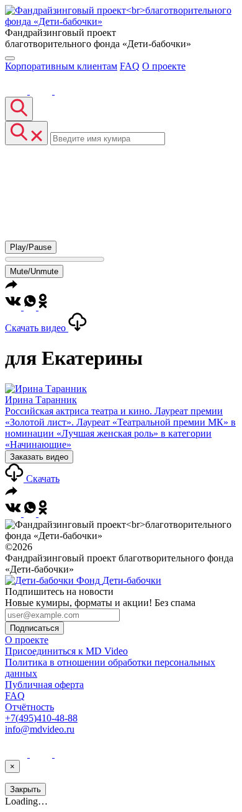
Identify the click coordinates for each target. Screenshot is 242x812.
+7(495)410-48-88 (41, 718)
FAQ (130, 66)
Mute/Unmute (34, 271)
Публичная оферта (44, 684)
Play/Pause (31, 247)
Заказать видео (39, 457)
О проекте (164, 66)
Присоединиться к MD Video (66, 651)
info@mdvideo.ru (39, 729)
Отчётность (29, 707)
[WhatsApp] (31, 306)
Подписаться (34, 628)
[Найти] (19, 109)
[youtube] (42, 91)
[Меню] (10, 58)
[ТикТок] (66, 91)
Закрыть (25, 789)
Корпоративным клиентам (61, 66)
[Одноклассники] (42, 306)
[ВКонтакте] (17, 91)
